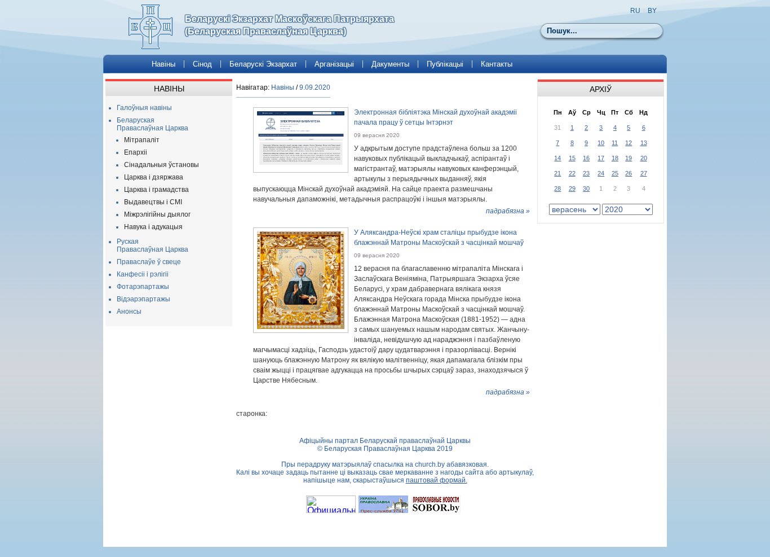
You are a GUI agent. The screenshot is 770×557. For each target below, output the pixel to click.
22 (572, 173)
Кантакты (496, 64)
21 (557, 173)
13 (643, 142)
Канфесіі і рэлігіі (143, 274)
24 (601, 173)
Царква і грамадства (156, 190)
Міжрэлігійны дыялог (157, 214)
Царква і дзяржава (153, 177)
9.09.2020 (314, 87)
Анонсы (129, 311)
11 (615, 142)
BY (652, 11)
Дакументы (390, 64)
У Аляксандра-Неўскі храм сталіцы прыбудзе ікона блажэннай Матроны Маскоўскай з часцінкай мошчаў (439, 238)
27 (643, 173)
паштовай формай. (436, 480)
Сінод (202, 64)
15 (572, 158)
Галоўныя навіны (144, 108)
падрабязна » (508, 211)
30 (586, 188)
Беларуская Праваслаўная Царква (152, 124)
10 (601, 142)
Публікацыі (445, 64)
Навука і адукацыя (153, 227)
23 (586, 173)
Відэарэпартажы (143, 299)
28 (557, 188)
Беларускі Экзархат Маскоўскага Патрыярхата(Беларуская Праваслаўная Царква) (289, 25)
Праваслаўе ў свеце (149, 262)
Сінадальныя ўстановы (161, 165)
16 (586, 158)
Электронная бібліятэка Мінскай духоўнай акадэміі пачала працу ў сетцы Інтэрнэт (435, 117)
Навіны (163, 64)
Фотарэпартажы (143, 287)
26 (628, 173)
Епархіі (135, 152)
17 (601, 158)
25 (615, 173)
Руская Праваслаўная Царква (152, 245)
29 (572, 188)
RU (635, 11)
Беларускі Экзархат (263, 64)
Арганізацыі (334, 64)
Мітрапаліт (142, 140)
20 (643, 158)
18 (615, 158)
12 (628, 142)
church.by (430, 464)
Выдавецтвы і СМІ (153, 202)
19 (628, 158)
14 (557, 158)
